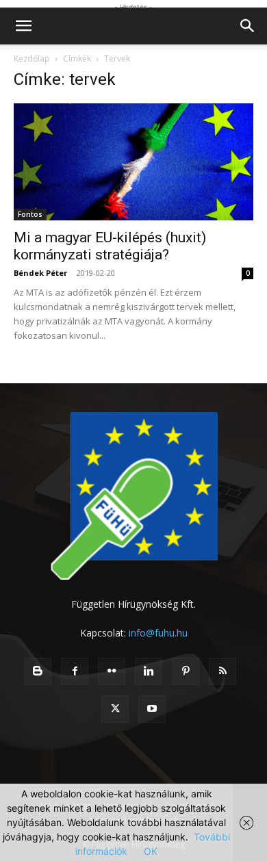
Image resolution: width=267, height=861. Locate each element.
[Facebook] (74, 671)
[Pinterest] (185, 671)
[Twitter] (115, 709)
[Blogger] (37, 671)
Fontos (30, 214)
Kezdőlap (32, 58)
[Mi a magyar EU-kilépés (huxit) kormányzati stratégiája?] (133, 161)
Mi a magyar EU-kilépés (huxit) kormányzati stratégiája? (110, 246)
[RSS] (222, 671)
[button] (23, 26)
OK (150, 851)
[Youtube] (152, 709)
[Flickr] (111, 671)
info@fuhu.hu (158, 632)
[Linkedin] (148, 671)
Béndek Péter (40, 273)
